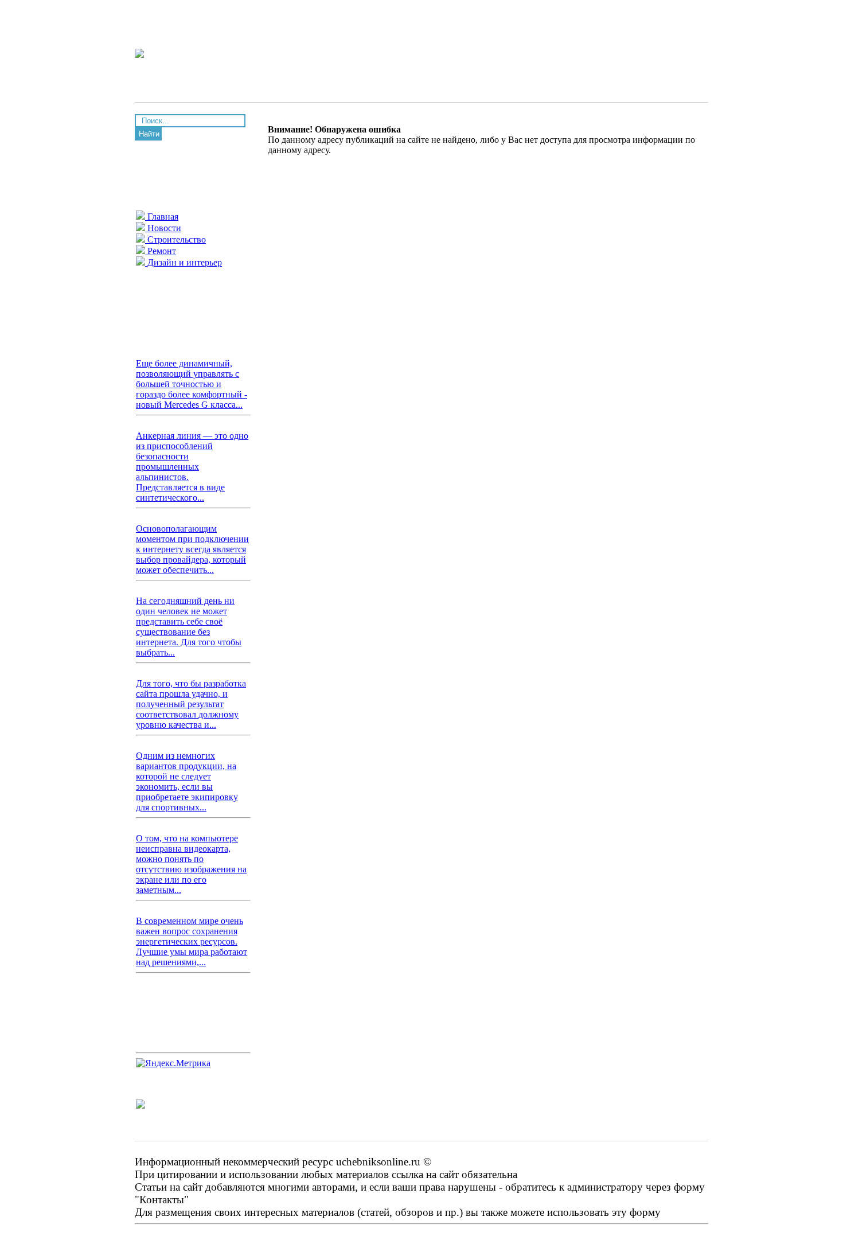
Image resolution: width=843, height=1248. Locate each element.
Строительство (175, 239)
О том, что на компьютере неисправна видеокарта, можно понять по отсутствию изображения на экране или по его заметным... (191, 864)
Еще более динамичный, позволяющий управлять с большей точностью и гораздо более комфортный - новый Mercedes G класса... (191, 384)
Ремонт (160, 251)
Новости (163, 228)
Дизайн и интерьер (183, 262)
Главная (161, 216)
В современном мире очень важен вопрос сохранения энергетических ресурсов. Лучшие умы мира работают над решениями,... (191, 941)
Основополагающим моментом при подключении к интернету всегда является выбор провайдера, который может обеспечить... (192, 549)
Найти (149, 134)
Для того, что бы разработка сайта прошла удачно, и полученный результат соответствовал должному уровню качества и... (191, 704)
